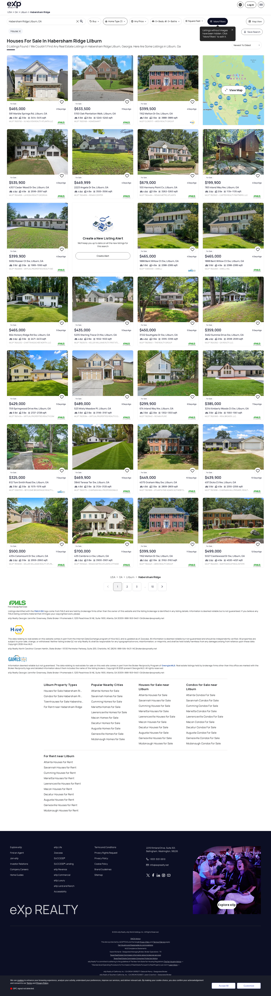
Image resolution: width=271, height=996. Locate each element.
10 (152, 586)
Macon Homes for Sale (104, 717)
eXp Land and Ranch (64, 886)
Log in (250, 4)
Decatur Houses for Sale (153, 727)
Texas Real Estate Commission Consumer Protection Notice (136, 958)
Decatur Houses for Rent (59, 794)
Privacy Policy (101, 858)
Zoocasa (58, 853)
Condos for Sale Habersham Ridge (63, 696)
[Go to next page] (162, 586)
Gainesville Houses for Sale (155, 738)
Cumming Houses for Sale (154, 706)
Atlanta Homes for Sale (105, 691)
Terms (29, 983)
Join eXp (14, 858)
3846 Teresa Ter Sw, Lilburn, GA (91, 482)
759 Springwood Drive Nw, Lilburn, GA (30, 408)
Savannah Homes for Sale (107, 696)
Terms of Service (159, 942)
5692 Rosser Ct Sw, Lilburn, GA (26, 261)
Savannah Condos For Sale (202, 700)
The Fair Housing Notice (172, 961)
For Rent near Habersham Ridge (63, 707)
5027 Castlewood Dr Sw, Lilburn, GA (225, 556)
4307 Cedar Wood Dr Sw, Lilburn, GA (29, 187)
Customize (249, 985)
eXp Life (58, 847)
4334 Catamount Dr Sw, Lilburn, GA (28, 556)
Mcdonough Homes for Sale (108, 739)
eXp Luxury (59, 880)
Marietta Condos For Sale (201, 711)
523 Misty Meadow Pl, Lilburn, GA (92, 408)
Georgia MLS (168, 665)
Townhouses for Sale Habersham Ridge (63, 701)
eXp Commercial (62, 875)
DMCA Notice (135, 939)
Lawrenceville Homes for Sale (109, 712)
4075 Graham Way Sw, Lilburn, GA (158, 482)
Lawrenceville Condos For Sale (204, 716)
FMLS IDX (39, 611)
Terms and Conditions (105, 847)
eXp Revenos (60, 869)
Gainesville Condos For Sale (203, 738)
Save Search (253, 31)
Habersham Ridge (149, 577)
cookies (20, 980)
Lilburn (130, 577)
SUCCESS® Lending (64, 864)
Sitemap (98, 875)
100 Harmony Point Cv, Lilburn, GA (158, 187)
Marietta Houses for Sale (154, 711)
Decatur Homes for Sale (105, 723)
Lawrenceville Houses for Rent (62, 783)
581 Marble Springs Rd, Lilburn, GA (28, 113)
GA (120, 577)
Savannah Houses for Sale (155, 700)
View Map (236, 90)
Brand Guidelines (102, 869)
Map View (257, 21)
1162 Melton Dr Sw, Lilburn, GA (156, 113)
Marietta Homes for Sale (106, 707)
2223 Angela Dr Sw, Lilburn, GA (91, 187)
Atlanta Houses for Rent (58, 762)
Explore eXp (16, 847)
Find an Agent (17, 853)
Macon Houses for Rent (58, 789)
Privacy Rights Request (105, 853)
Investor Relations (19, 864)
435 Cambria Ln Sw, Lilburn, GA (91, 556)
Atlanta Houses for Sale (153, 695)
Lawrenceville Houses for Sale (157, 716)
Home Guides (16, 875)
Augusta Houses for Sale (154, 732)
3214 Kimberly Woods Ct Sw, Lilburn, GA (227, 408)
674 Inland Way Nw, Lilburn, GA (156, 408)
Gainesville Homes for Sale (107, 734)
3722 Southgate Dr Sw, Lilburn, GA (159, 335)
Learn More (173, 965)
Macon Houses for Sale (153, 722)
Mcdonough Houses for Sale (156, 743)
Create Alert (103, 255)
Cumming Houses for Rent (60, 773)
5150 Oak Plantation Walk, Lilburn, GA (95, 113)
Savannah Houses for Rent (60, 767)
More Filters (219, 21)
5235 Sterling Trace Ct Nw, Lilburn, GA (95, 335)
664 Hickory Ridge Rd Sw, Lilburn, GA (29, 335)
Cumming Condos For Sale (202, 706)
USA (112, 577)
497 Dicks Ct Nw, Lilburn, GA (220, 482)
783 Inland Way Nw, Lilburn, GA (222, 187)
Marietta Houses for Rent (59, 778)
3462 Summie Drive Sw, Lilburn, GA (224, 335)
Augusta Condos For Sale (201, 732)
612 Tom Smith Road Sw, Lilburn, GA (29, 482)
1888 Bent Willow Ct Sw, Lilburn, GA (159, 261)
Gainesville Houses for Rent (60, 805)
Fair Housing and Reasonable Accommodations (135, 945)
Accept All (223, 985)
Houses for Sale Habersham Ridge (63, 691)
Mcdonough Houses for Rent (61, 810)
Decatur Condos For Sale (201, 727)
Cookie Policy (101, 864)
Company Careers (19, 869)
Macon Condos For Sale (200, 722)
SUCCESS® (59, 858)
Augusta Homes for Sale (106, 728)
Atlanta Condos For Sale (200, 695)
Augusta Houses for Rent (59, 799)
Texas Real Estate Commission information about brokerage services (135, 955)
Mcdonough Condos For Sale (203, 743)
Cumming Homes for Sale (106, 701)
